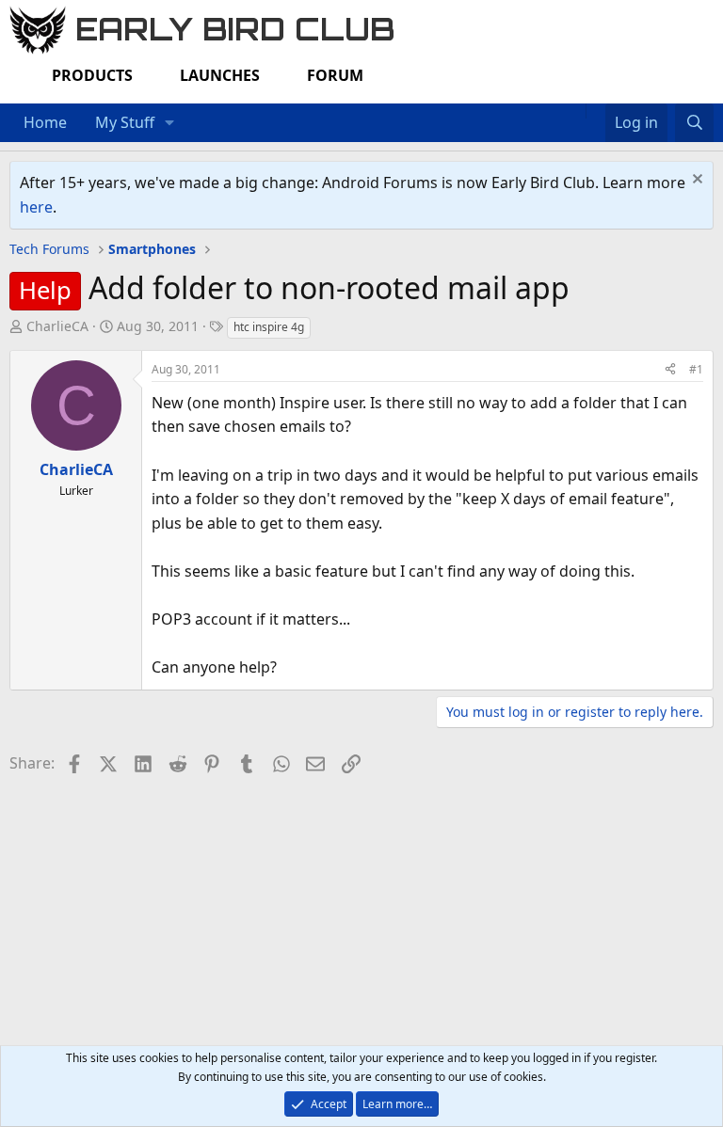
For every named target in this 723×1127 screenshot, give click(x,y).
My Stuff (124, 122)
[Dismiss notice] (695, 181)
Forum (335, 75)
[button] (170, 123)
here (36, 207)
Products (92, 75)
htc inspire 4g (268, 327)
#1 (696, 369)
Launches (220, 75)
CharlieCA (57, 326)
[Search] (694, 123)
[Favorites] (595, 111)
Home (45, 122)
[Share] (670, 369)
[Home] (576, 111)
